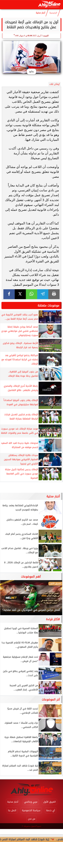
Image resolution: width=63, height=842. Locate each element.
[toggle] (5, 4)
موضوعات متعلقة (48, 305)
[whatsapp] (31, 294)
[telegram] (42, 294)
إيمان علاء (54, 84)
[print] (54, 294)
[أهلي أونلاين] (49, 4)
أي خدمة (50, 810)
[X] (20, 294)
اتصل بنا (12, 810)
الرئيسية (53, 13)
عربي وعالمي (30, 802)
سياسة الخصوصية (31, 810)
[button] (7, 599)
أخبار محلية (40, 13)
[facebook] (9, 294)
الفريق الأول (49, 802)
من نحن (31, 819)
